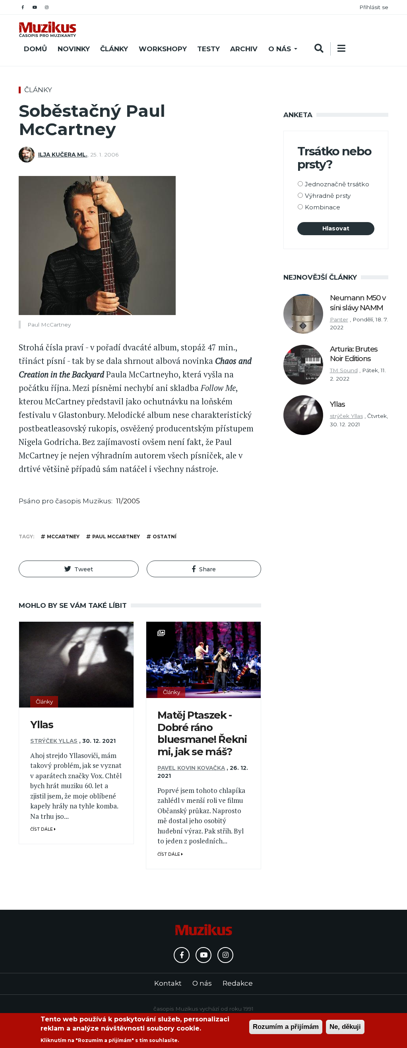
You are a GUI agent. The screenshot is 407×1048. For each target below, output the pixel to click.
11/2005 (128, 501)
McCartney (63, 536)
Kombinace (322, 207)
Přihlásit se (373, 7)
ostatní (164, 536)
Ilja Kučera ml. (62, 154)
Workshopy (163, 49)
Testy (208, 49)
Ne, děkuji (345, 1027)
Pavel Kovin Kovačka (191, 768)
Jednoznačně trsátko (337, 184)
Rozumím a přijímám (286, 1027)
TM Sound (344, 370)
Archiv (244, 49)
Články (114, 49)
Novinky (74, 49)
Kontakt (168, 983)
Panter (339, 319)
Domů (35, 49)
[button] (79, 569)
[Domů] (47, 29)
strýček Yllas (54, 741)
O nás (279, 49)
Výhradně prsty (328, 195)
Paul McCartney (116, 536)
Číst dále (42, 829)
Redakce (238, 983)
